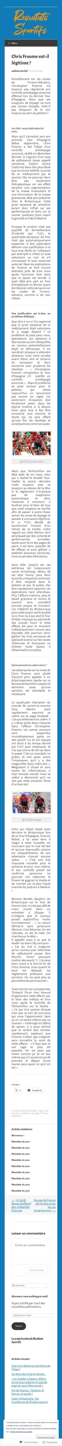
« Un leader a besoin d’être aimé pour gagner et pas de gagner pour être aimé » (29, 1382)
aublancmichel (20, 71)
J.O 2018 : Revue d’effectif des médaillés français (21, 1205)
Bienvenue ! (18, 1135)
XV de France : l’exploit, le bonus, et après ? (28, 1392)
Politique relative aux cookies (21, 1432)
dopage (35, 1113)
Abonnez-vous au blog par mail (30, 1296)
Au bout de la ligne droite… (29, 1374)
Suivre (19, 1326)
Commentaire (36, 1270)
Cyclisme (32, 1110)
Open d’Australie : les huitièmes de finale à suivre (30, 1400)
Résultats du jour (21, 1141)
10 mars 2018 (36, 71)
